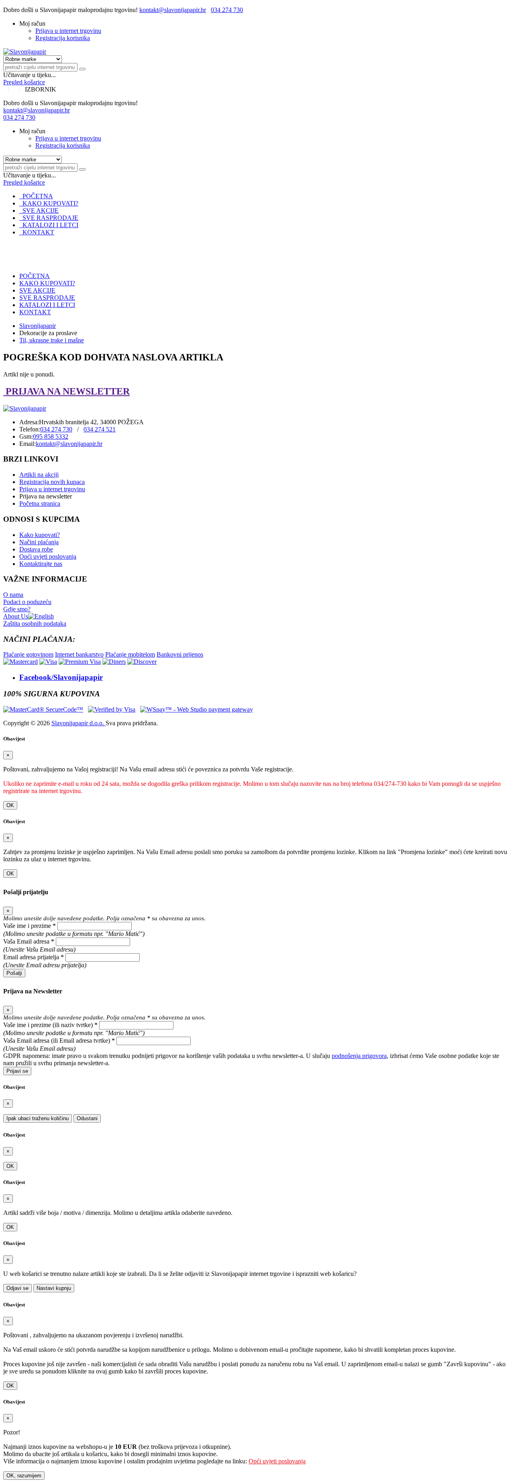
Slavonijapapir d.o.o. (78, 723)
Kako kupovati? (39, 534)
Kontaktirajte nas (40, 563)
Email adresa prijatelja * (33, 957)
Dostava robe (36, 549)
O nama (13, 594)
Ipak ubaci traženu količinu (37, 1118)
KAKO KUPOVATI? (48, 203)
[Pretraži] (82, 69)
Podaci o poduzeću (27, 601)
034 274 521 (100, 429)
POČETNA (36, 196)
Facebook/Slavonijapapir (61, 677)
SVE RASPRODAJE (48, 217)
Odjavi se (17, 1288)
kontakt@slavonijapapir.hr (172, 9)
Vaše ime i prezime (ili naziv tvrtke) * (50, 1024)
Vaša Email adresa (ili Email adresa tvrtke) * (59, 1040)
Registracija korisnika (62, 38)
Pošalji (14, 973)
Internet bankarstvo (79, 654)
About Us (15, 616)
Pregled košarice (24, 82)
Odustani (87, 1118)
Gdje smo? (17, 609)
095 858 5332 (50, 436)
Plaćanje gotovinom (28, 654)
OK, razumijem (23, 1476)
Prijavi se (17, 1071)
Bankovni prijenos (180, 654)
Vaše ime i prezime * (29, 925)
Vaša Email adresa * (28, 941)
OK (10, 805)
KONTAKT (36, 232)
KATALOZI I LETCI (48, 225)
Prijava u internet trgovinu (68, 30)
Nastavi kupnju (54, 1288)
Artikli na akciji (39, 474)
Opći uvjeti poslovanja (47, 556)
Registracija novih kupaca (52, 481)
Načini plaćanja (39, 542)
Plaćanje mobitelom (130, 654)
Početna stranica (39, 503)
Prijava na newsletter (45, 496)
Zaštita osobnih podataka (34, 623)
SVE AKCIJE (39, 210)
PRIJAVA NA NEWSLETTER (66, 391)
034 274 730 (227, 9)
